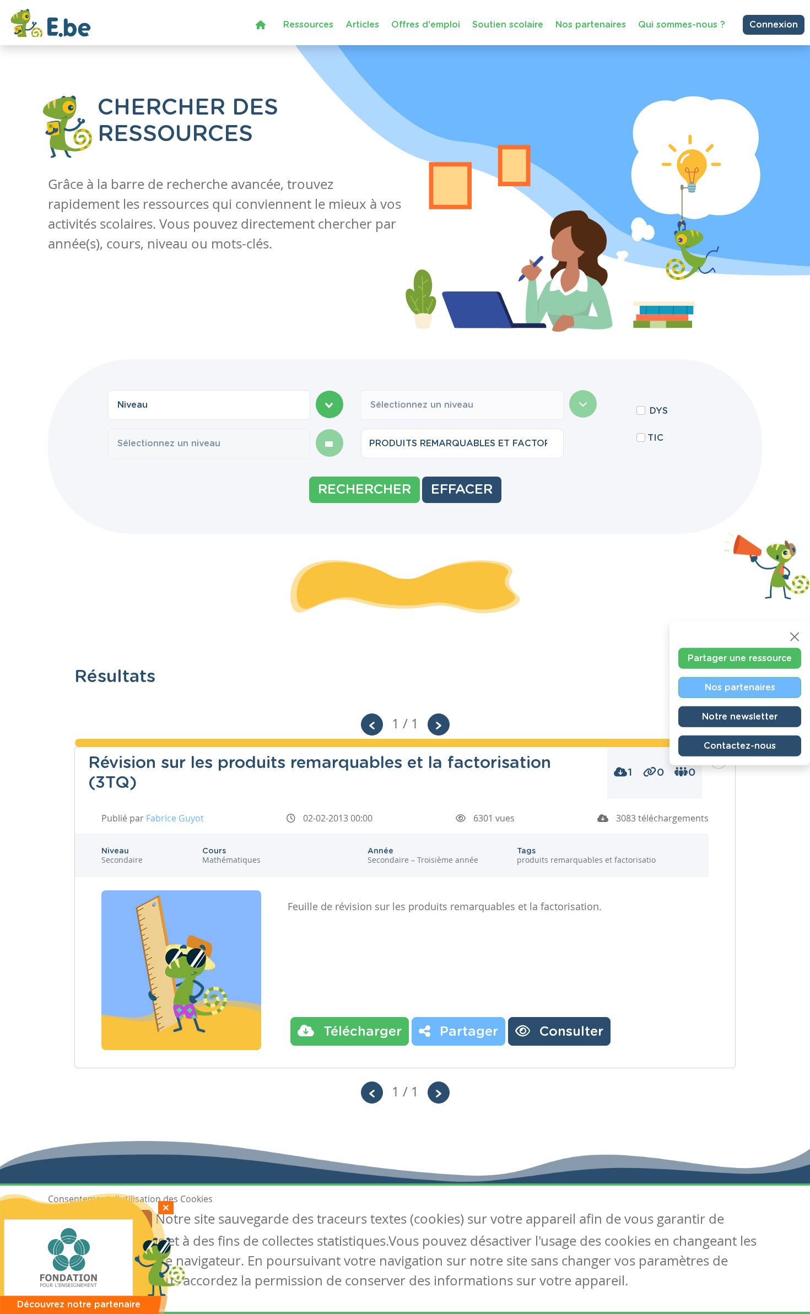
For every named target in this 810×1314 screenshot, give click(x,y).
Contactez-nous (740, 745)
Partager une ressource (740, 657)
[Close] (794, 636)
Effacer (462, 489)
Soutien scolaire (507, 24)
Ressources (308, 24)
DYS (659, 411)
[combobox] (208, 405)
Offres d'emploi (425, 24)
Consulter (569, 1032)
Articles (362, 24)
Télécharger (361, 1032)
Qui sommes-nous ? (681, 24)
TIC (655, 438)
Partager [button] (467, 1032)
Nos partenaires (590, 24)
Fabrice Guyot (175, 818)
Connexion (773, 24)
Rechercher (364, 489)
